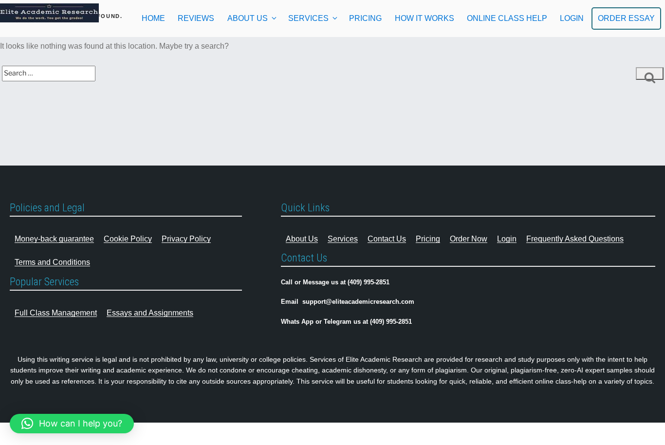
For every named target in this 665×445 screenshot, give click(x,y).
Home (153, 18)
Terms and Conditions (52, 262)
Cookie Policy (128, 239)
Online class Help (507, 18)
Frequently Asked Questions (575, 239)
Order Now (468, 239)
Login (507, 239)
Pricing (365, 18)
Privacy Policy (186, 239)
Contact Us (387, 239)
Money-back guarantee (54, 239)
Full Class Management (56, 313)
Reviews (196, 18)
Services (308, 18)
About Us (247, 18)
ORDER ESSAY (626, 18)
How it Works (424, 18)
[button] (72, 423)
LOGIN (572, 18)
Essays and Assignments (150, 313)
